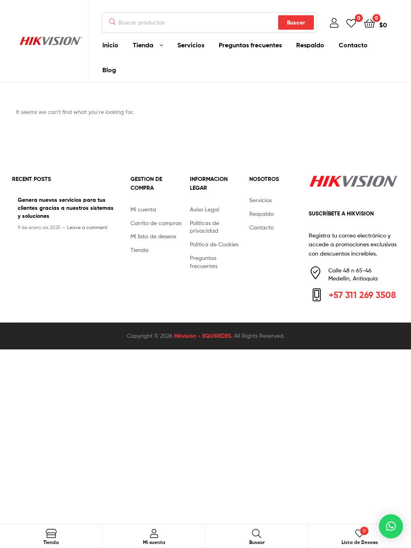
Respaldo (310, 45)
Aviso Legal (204, 209)
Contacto (353, 45)
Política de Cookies (214, 244)
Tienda (143, 45)
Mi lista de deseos (153, 236)
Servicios (190, 45)
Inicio (110, 45)
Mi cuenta (143, 209)
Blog (109, 70)
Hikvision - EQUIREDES (202, 335)
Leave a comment (87, 227)
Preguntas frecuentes (250, 45)
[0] (351, 22)
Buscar (296, 22)
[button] (391, 526)
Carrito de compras (155, 222)
